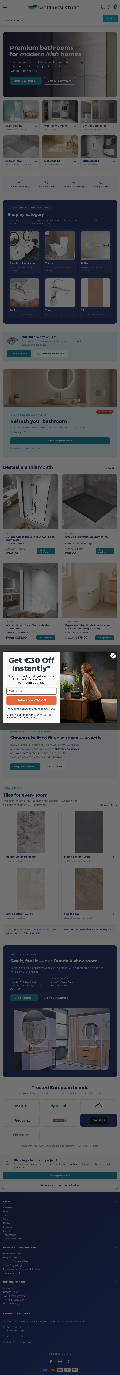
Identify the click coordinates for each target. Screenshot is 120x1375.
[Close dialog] (113, 655)
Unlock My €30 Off (31, 700)
